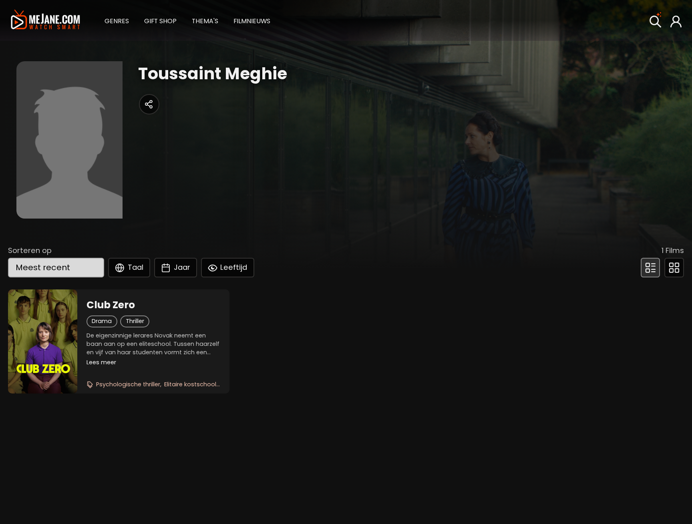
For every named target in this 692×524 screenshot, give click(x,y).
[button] (117, 20)
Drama (102, 321)
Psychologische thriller (128, 384)
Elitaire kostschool (190, 384)
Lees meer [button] (101, 362)
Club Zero (110, 305)
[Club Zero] (42, 341)
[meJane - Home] (45, 20)
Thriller (135, 321)
